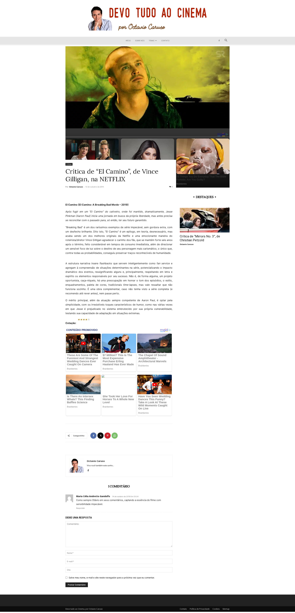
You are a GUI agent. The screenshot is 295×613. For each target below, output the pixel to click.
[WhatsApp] (115, 435)
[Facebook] (219, 40)
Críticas (69, 164)
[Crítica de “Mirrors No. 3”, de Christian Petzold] (205, 220)
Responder (80, 508)
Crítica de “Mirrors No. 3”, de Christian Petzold (200, 238)
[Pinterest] (107, 435)
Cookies (216, 609)
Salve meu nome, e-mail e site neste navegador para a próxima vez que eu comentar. (112, 577)
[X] (100, 435)
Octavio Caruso (76, 187)
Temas (151, 40)
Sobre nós (139, 40)
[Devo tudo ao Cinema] (147, 18)
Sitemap (226, 609)
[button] (226, 40)
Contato (165, 40)
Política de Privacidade (200, 609)
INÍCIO (128, 40)
